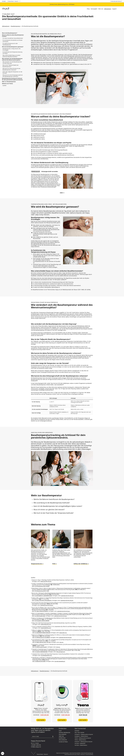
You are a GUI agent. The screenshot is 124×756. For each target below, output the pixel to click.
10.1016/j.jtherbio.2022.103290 (41, 586)
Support (114, 9)
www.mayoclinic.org (46, 624)
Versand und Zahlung (89, 754)
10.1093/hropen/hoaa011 (41, 647)
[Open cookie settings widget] (2, 753)
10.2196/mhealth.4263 (39, 616)
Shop (88, 9)
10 (77, 413)
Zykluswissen (107, 9)
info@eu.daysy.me (36, 747)
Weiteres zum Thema (7, 83)
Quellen (4, 85)
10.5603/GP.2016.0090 (40, 661)
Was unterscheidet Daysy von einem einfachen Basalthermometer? (11, 56)
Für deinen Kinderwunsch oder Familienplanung (10, 44)
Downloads (62, 738)
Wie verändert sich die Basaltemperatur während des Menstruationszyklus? (12, 59)
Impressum (83, 754)
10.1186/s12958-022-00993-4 (41, 611)
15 (58, 413)
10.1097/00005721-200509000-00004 (43, 595)
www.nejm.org (63, 632)
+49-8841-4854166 (36, 745)
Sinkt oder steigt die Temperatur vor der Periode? (12, 72)
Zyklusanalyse (63, 740)
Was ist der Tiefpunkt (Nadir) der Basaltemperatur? (11, 65)
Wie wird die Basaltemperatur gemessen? (12, 46)
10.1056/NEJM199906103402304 (42, 632)
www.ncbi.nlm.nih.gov (46, 581)
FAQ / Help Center (79, 732)
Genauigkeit (94, 9)
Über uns (100, 9)
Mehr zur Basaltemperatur (9, 81)
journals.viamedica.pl (60, 661)
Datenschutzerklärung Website (74, 753)
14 (65, 279)
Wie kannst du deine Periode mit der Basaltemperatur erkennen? (11, 69)
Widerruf (78, 754)
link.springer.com (61, 652)
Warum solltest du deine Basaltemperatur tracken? (13, 35)
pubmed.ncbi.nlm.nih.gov (67, 595)
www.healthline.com (46, 628)
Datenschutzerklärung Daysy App (87, 753)
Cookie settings (63, 742)
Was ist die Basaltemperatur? (9, 33)
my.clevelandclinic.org (46, 655)
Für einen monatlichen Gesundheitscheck (13, 38)
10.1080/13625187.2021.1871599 (43, 642)
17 (63, 365)
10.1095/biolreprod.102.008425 (42, 637)
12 (85, 392)
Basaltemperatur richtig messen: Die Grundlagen (11, 49)
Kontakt (77, 730)
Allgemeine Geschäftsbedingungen (62, 753)
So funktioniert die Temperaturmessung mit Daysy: (12, 52)
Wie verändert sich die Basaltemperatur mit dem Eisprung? (12, 62)
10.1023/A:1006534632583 (41, 652)
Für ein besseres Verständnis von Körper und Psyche (12, 40)
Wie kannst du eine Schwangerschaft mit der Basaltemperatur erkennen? (13, 75)
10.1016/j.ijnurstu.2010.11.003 (41, 591)
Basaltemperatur (15, 26)
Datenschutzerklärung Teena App (71, 754)
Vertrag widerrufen (64, 732)
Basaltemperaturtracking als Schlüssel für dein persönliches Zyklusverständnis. (12, 79)
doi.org (61, 642)
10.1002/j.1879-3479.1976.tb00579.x (43, 600)
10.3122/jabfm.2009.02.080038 (41, 620)
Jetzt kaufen (41, 720)
